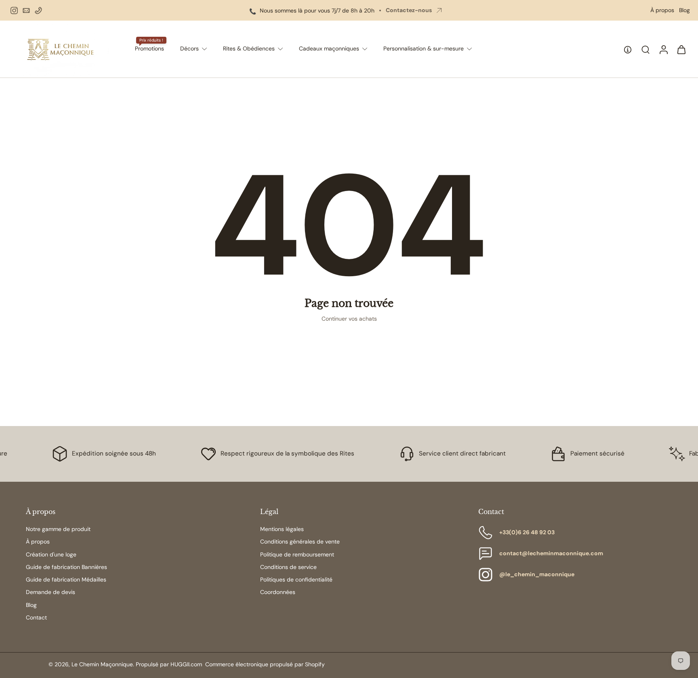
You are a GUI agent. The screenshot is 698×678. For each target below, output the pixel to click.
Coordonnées (277, 592)
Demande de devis (50, 592)
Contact (36, 617)
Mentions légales (282, 529)
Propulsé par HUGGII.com (169, 664)
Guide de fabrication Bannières (66, 567)
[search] (645, 49)
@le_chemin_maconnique (536, 574)
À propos (662, 10)
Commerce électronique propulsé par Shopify (265, 664)
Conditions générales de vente (300, 541)
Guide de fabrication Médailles (66, 579)
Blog (684, 10)
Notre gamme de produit (58, 529)
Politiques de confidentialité (296, 579)
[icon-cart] (681, 49)
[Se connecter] (663, 49)
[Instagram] (14, 10)
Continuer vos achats (349, 318)
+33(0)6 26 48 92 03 (527, 532)
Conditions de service (288, 567)
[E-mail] (26, 10)
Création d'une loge (51, 554)
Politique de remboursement (297, 554)
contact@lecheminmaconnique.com (551, 553)
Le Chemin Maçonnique (102, 664)
